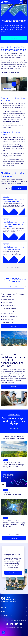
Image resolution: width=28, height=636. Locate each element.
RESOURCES (4, 611)
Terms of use (5, 620)
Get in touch (14, 38)
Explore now (13, 428)
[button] (21, 2)
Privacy (11, 620)
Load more (14, 538)
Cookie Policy (22, 620)
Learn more (14, 326)
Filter (19, 188)
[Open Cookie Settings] (3, 632)
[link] (14, 599)
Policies (16, 620)
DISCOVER (4, 607)
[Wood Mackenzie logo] (6, 2)
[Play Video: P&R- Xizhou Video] (14, 84)
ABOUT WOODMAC (6, 616)
